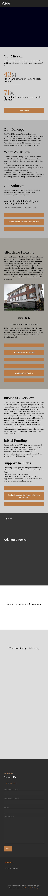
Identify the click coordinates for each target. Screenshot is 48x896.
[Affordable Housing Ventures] (6, 3)
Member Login (10, 862)
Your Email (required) (11, 798)
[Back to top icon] (43, 891)
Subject (6, 807)
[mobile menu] (45, 3)
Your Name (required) (11, 789)
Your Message (9, 816)
